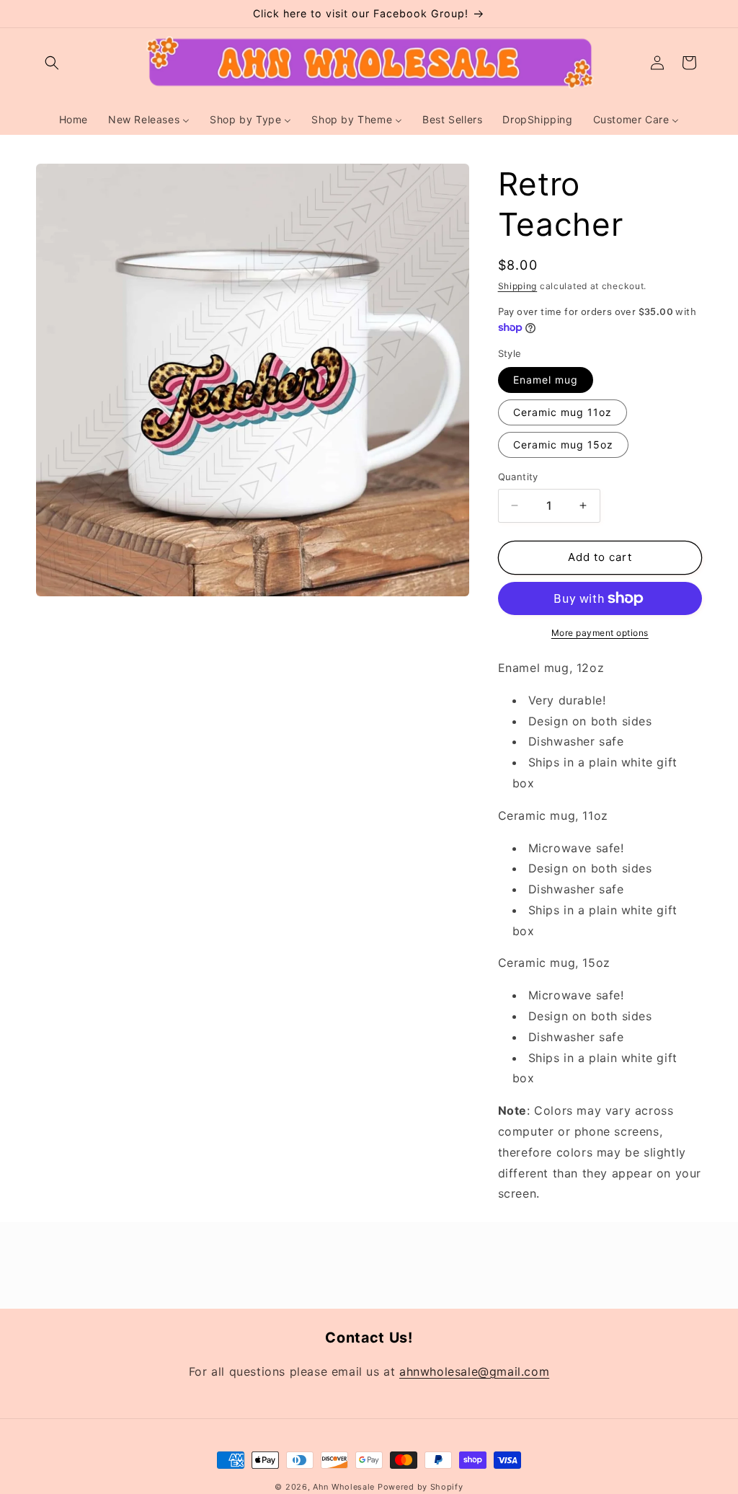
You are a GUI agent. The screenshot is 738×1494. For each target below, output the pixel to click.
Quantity (518, 476)
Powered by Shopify (420, 1487)
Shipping (518, 285)
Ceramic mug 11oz (562, 412)
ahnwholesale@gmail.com (474, 1371)
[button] (52, 63)
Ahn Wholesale (344, 1487)
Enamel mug (545, 380)
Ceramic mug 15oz (563, 444)
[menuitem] (73, 120)
